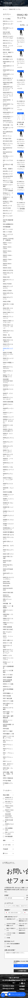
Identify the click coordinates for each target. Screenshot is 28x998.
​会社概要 (22, 986)
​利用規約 (22, 989)
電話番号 (7, 910)
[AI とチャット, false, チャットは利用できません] (3, 995)
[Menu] (1, 1)
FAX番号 (25, 910)
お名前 (6, 895)
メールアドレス (8, 903)
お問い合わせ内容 (9, 950)
